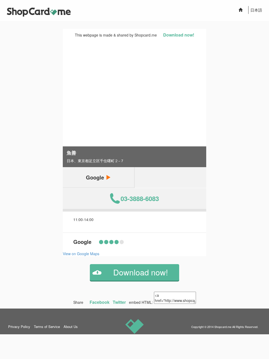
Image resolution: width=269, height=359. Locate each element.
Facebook (100, 302)
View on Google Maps (81, 253)
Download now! (178, 35)
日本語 (256, 10)
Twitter (119, 302)
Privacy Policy (19, 326)
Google (96, 177)
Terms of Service (47, 326)
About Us (71, 326)
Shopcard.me (222, 327)
